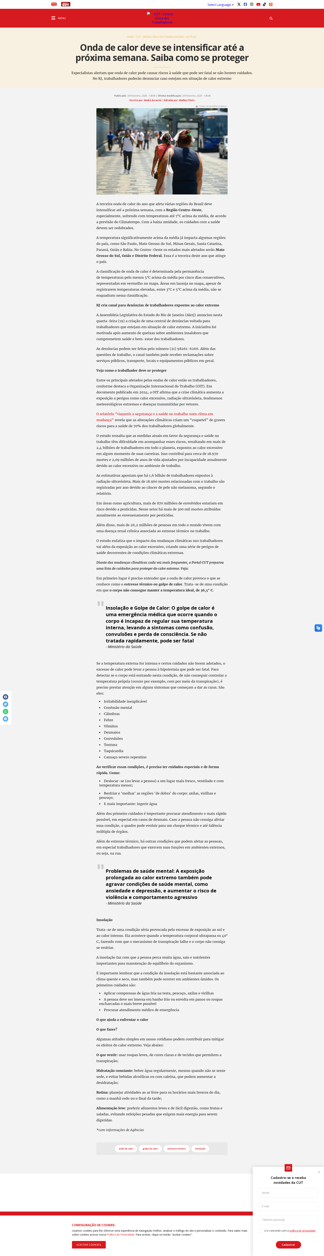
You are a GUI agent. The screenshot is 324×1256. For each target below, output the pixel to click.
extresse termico (176, 1148)
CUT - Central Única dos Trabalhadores (160, 36)
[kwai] (271, 4)
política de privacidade (302, 1230)
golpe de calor (150, 1148)
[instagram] (252, 4)
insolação (200, 1148)
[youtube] (258, 4)
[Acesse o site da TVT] (54, 5)
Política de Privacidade (120, 1234)
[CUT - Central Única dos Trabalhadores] (162, 18)
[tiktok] (264, 4)
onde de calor (126, 1148)
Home (130, 36)
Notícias (191, 36)
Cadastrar (288, 1244)
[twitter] (239, 4)
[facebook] (245, 4)
